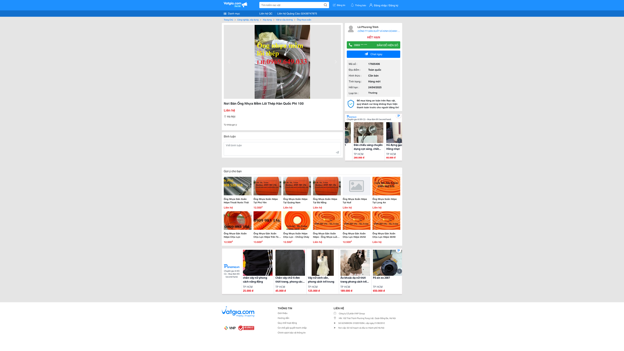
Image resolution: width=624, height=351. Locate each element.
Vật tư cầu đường (284, 19)
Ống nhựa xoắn (304, 19)
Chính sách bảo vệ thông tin (292, 332)
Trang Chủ (228, 19)
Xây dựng (267, 19)
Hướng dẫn (283, 317)
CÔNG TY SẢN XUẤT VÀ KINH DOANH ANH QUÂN (383, 30)
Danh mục (233, 13)
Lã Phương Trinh (368, 27)
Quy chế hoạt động (287, 322)
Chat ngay (376, 54)
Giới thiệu (282, 313)
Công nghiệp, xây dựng (248, 19)
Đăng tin (341, 5)
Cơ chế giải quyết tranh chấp (292, 327)
